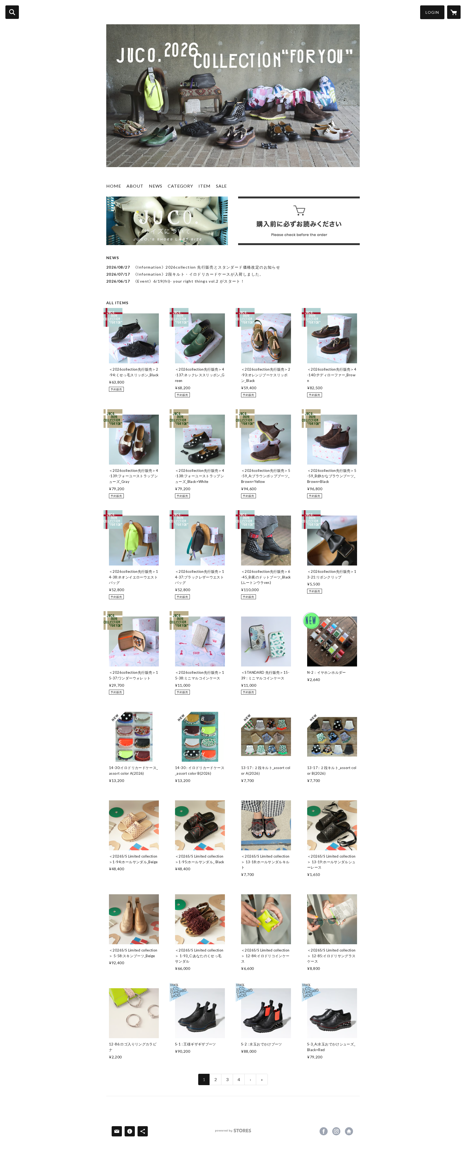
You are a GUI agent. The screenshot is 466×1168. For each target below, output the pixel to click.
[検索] (12, 12)
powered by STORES (233, 1132)
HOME (113, 185)
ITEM (204, 185)
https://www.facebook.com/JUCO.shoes (324, 1131)
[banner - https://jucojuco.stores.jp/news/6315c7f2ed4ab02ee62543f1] (299, 221)
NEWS (155, 185)
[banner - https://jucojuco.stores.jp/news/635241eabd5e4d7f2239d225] (167, 221)
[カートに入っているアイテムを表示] (454, 12)
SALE (221, 185)
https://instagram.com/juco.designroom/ (336, 1131)
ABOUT (134, 185)
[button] (432, 12)
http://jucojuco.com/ (349, 1131)
